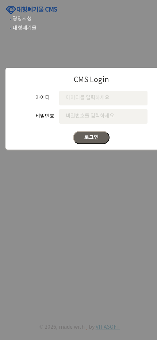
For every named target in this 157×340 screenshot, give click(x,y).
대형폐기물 (25, 28)
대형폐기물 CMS (36, 9)
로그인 (91, 137)
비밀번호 (44, 116)
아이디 (42, 98)
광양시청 (22, 19)
